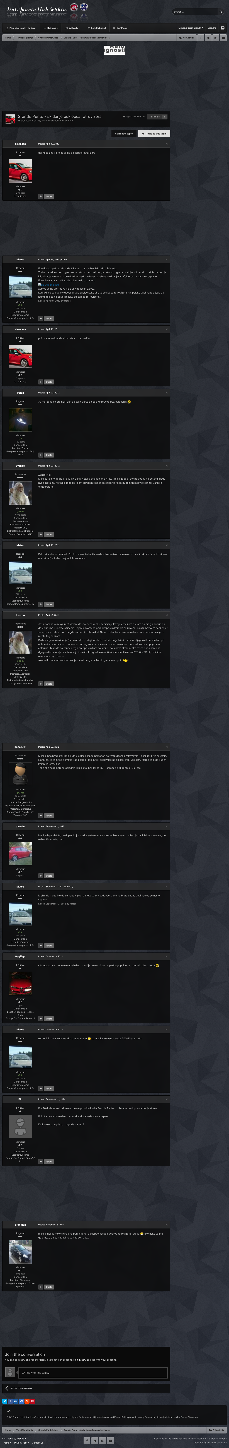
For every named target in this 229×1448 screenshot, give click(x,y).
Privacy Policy (21, 1442)
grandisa (20, 1224)
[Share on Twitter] (4, 1401)
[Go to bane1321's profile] (20, 774)
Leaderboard (98, 28)
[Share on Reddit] (27, 1401)
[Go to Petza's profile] (20, 420)
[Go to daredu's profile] (20, 853)
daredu (20, 826)
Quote (49, 196)
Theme (6, 1442)
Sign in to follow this (135, 116)
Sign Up (212, 28)
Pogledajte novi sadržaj (22, 28)
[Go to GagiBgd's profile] (20, 983)
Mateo (20, 259)
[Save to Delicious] (21, 1401)
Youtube (223, 37)
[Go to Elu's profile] (20, 1126)
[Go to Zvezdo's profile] (20, 493)
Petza (20, 392)
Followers (155, 116)
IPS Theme (7, 1438)
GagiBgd (20, 956)
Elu (20, 1099)
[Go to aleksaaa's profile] (10, 119)
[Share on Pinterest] (32, 1401)
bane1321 (20, 746)
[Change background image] (222, 27)
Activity (73, 28)
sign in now (79, 1359)
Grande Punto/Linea (61, 120)
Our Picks (121, 28)
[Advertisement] (114, 82)
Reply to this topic (156, 133)
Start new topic (124, 133)
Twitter (208, 37)
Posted (48, 143)
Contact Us (37, 1442)
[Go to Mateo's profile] (20, 286)
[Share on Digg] (15, 1401)
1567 (21, 511)
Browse (51, 28)
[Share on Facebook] (10, 1401)
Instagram (215, 37)
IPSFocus (21, 1438)
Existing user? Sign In (190, 28)
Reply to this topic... (37, 1372)
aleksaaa (26, 120)
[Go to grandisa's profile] (20, 1252)
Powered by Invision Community (210, 1442)
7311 (21, 792)
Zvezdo (20, 465)
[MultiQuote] (40, 196)
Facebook (200, 37)
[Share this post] (166, 143)
